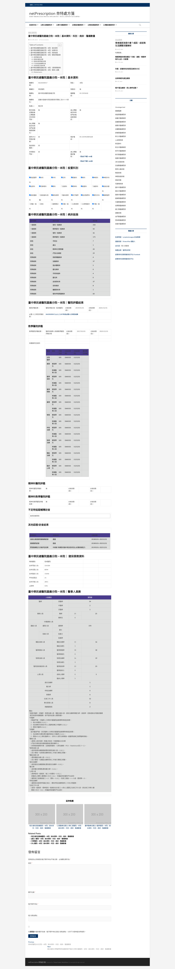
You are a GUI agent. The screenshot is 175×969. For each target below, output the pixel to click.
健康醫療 (118, 111)
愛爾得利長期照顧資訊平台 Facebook (127, 254)
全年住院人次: (34, 570)
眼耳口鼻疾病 (119, 169)
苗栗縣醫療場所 (120, 205)
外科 (54, 177)
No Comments (45, 40)
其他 (41, 204)
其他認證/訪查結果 (39, 65)
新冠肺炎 (118, 143)
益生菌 (117, 246)
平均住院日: (33, 578)
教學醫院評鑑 (38, 57)
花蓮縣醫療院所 (120, 202)
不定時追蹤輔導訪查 (40, 63)
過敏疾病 (118, 213)
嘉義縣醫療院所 (120, 122)
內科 (41, 177)
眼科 (54, 186)
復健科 (84, 186)
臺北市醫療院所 (120, 191)
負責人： (32, 106)
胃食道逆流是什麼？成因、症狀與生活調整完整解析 (130, 44)
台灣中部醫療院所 (62, 25)
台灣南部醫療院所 (78, 25)
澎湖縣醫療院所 (120, 165)
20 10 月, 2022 (33, 40)
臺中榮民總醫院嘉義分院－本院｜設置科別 (44, 50)
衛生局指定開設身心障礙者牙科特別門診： (32, 114)
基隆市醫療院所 (120, 125)
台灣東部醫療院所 (93, 25)
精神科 (74, 186)
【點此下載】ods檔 (86, 161)
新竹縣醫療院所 (120, 154)
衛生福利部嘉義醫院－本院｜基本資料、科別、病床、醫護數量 (52, 836)
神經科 (96, 177)
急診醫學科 (86, 195)
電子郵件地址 (33, 904)
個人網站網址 (32, 915)
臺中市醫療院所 (120, 187)
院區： (72, 83)
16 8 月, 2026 (119, 49)
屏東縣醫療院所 (120, 133)
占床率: (31, 586)
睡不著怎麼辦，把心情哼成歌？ (126, 88)
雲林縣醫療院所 (120, 220)
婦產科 (74, 177)
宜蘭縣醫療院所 (120, 129)
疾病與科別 (32, 25)
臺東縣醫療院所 (120, 198)
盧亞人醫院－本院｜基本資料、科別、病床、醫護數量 (49, 839)
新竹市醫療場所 (120, 151)
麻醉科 (96, 186)
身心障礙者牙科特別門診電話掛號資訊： (73, 114)
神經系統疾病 (119, 176)
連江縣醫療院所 (120, 209)
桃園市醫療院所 (120, 158)
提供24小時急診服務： (32, 139)
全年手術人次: (34, 582)
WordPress (65, 962)
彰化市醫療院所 (120, 136)
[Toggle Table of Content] (58, 45)
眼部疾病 (118, 173)
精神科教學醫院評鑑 (40, 61)
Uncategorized (120, 107)
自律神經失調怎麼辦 (122, 78)
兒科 (64, 177)
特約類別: (32, 561)
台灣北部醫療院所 (46, 25)
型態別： (73, 89)
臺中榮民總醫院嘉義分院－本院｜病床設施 (44, 52)
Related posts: (38, 72)
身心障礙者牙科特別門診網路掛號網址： (32, 128)
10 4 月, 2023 (119, 91)
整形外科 (97, 195)
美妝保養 (118, 180)
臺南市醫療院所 (120, 195)
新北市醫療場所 (120, 147)
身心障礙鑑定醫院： (73, 154)
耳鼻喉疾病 (119, 184)
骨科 (83, 177)
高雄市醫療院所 (120, 224)
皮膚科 (64, 186)
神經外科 (106, 177)
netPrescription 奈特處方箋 (52, 13)
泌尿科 (32, 186)
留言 (30, 863)
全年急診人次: (34, 574)
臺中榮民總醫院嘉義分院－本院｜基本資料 (44, 48)
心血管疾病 (119, 140)
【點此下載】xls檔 (86, 156)
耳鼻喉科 (43, 186)
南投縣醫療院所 (120, 114)
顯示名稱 (31, 892)
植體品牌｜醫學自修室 (122, 250)
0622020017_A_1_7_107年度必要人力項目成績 (62, 314)
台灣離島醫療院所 (109, 25)
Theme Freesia (57, 962)
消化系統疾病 (118, 39)
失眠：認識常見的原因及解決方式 (127, 69)
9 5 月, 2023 (119, 81)
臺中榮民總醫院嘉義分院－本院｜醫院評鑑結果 (46, 55)
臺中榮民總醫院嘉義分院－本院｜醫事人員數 (45, 70)
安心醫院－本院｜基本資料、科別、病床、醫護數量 (48, 843)
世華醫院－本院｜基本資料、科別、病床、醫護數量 (48, 841)
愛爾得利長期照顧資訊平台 (124, 259)
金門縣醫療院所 (120, 216)
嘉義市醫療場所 (32, 32)
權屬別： (32, 89)
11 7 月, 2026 (119, 62)
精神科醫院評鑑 (38, 59)
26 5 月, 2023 (119, 72)
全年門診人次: (34, 565)
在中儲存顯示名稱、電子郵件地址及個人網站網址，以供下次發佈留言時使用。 (57, 932)
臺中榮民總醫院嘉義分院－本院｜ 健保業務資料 (46, 67)
